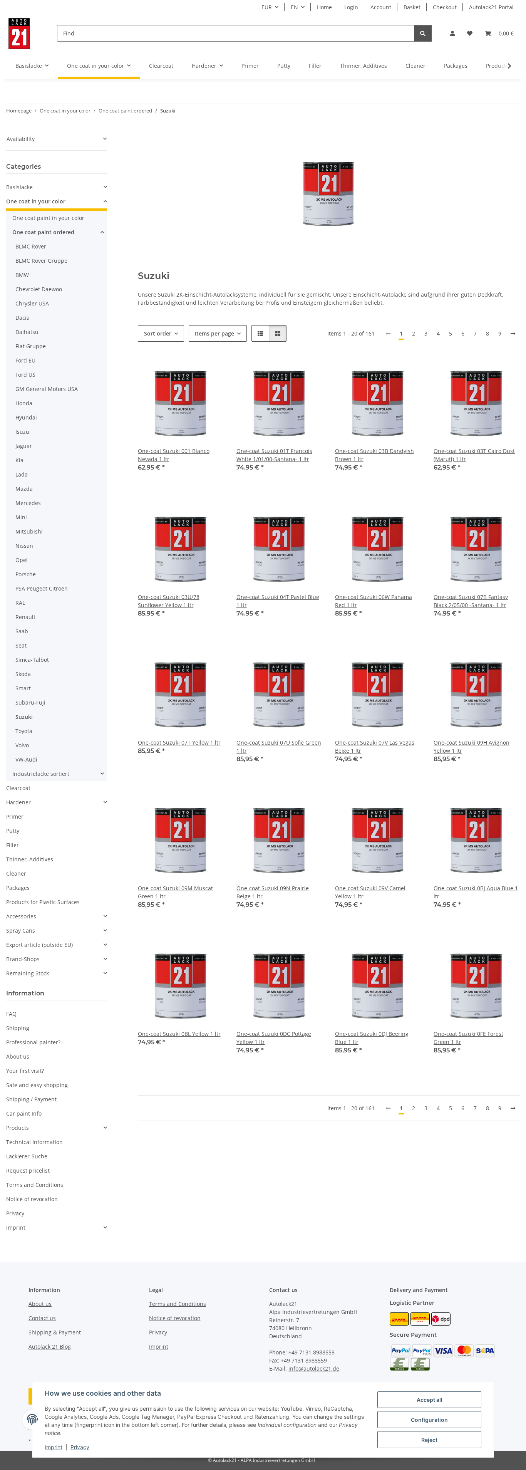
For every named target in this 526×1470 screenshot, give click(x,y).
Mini (21, 517)
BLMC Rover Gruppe (41, 260)
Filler (12, 845)
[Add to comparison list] (191, 373)
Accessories (21, 916)
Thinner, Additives (29, 859)
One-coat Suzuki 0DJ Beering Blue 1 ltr (372, 1037)
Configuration (429, 1419)
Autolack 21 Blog (49, 1346)
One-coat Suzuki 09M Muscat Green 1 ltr (175, 892)
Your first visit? (25, 1070)
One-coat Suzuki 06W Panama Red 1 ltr (373, 601)
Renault (25, 617)
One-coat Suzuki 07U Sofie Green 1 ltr (278, 746)
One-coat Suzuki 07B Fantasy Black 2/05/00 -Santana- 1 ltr (471, 601)
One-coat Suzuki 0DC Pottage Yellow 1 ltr (273, 1037)
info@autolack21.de (313, 1368)
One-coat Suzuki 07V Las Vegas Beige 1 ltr (374, 746)
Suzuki (24, 716)
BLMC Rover (30, 246)
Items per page (214, 333)
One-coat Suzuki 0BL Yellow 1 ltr (179, 1033)
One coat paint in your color (48, 218)
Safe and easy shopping (37, 1085)
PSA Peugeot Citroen (41, 588)
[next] (513, 333)
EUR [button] (266, 7)
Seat (21, 645)
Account (380, 7)
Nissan (24, 545)
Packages (18, 887)
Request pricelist (28, 1170)
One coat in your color (35, 201)
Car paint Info (24, 1113)
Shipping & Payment (54, 1332)
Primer (14, 816)
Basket (412, 7)
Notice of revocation (32, 1199)
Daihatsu (27, 332)
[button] (452, 33)
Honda (23, 403)
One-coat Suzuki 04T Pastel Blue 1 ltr (277, 601)
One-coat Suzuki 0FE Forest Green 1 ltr (468, 1037)
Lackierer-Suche (26, 1156)
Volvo (22, 745)
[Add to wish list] (211, 373)
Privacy (79, 1447)
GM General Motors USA (46, 389)
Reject (429, 1439)
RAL (20, 602)
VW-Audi (26, 759)
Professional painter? (33, 1042)
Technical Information (34, 1142)
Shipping (17, 1028)
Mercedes (28, 503)
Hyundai (26, 417)
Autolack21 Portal (491, 7)
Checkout (445, 7)
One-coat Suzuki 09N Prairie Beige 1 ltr (272, 892)
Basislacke (19, 187)
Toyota (23, 731)
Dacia (22, 317)
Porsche (25, 574)
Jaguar (23, 446)
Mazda (24, 488)
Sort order (157, 333)
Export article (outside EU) (39, 944)
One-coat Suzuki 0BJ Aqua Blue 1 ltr (476, 892)
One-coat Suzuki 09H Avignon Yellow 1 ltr (471, 746)
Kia (19, 460)
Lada (21, 474)
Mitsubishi (29, 531)
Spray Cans (20, 930)
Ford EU (25, 360)
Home (324, 7)
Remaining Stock (27, 973)
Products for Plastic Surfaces (43, 902)
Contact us (42, 1318)
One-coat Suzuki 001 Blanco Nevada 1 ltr (173, 455)
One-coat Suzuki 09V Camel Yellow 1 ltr (370, 892)
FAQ (11, 1013)
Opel (21, 560)
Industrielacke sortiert (40, 773)
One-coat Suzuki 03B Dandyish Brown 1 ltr (374, 455)
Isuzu (22, 431)
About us (17, 1056)
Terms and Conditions (34, 1184)
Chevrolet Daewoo (38, 289)
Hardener (18, 802)
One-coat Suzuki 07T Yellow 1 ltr (179, 742)
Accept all (429, 1399)
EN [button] (294, 7)
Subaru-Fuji (30, 702)
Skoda (23, 674)
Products (17, 1127)
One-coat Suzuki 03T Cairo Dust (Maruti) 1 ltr (474, 455)
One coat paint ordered (43, 232)
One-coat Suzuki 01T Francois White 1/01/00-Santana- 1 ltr (274, 455)
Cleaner (16, 873)
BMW (22, 275)
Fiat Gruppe (30, 346)
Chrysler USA (32, 303)
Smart (23, 688)
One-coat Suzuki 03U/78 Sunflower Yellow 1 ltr (168, 601)
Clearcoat (18, 788)
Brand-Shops (23, 959)
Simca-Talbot (32, 659)
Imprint (53, 1447)
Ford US (25, 374)
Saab (21, 631)
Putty (12, 830)
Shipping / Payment (31, 1099)
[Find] (423, 33)
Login (351, 7)
